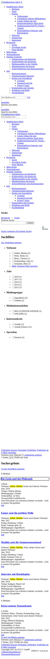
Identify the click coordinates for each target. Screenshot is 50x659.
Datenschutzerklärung (11, 652)
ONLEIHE (19, 314)
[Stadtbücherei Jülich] (10, 2)
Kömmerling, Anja (22, 261)
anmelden (5, 102)
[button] (45, 228)
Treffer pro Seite (21, 457)
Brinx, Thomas (20, 258)
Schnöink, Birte (21, 264)
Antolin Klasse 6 (21, 327)
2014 (16, 285)
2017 (16, 279)
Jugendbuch (19, 298)
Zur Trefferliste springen (11, 243)
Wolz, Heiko (19, 256)
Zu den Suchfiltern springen (13, 469)
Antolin (17, 324)
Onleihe (17, 300)
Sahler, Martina (20, 253)
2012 (16, 287)
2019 (16, 277)
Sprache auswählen (9, 105)
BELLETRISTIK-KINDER (26, 311)
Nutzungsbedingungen (10, 654)
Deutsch (17, 337)
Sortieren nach (7, 455)
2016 (16, 282)
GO (28, 97)
